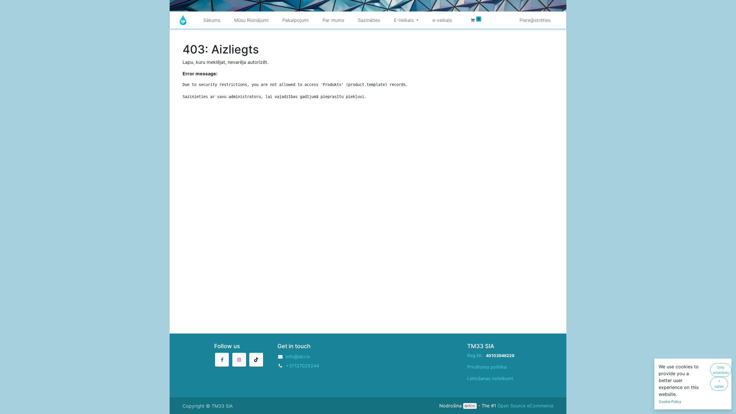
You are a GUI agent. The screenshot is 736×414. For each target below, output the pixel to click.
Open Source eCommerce (525, 406)
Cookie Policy (670, 401)
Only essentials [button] (721, 370)
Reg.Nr (474, 355)
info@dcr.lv (298, 356)
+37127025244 (302, 366)
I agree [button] (719, 383)
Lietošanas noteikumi (490, 378)
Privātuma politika (487, 367)
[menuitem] (211, 20)
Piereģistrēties (535, 20)
